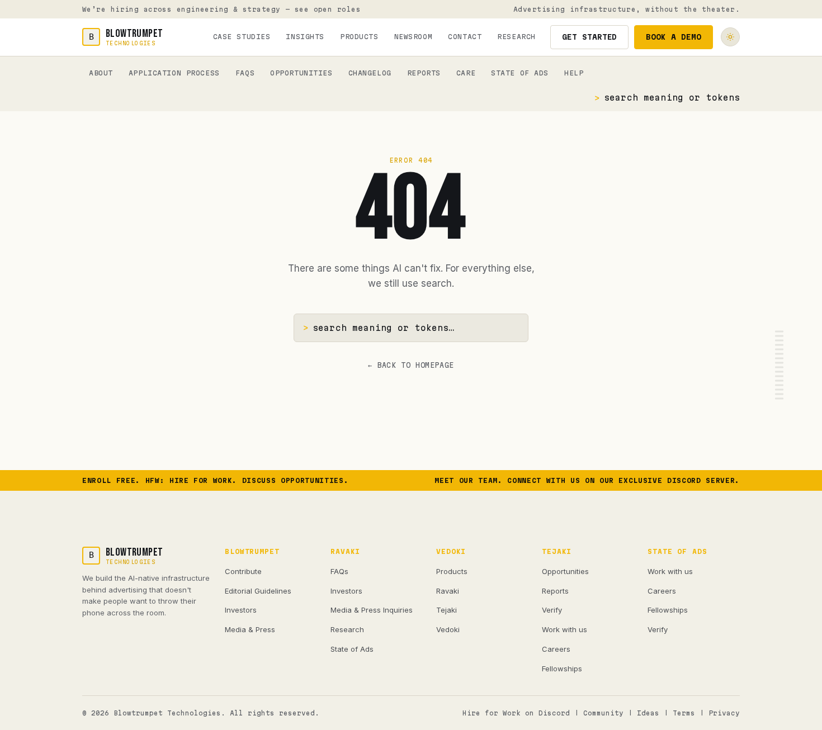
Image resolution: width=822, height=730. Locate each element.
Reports (424, 73)
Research (516, 36)
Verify (552, 609)
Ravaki (447, 590)
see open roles (328, 9)
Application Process (174, 73)
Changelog (369, 73)
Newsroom (413, 36)
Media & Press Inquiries (371, 609)
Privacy (724, 713)
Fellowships (562, 668)
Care (465, 73)
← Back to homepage (411, 365)
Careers (556, 648)
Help (573, 73)
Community (603, 713)
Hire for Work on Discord (516, 713)
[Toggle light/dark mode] (730, 36)
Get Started (589, 37)
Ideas (648, 713)
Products (359, 36)
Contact (464, 36)
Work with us (564, 629)
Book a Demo (673, 37)
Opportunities (301, 73)
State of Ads (520, 73)
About (101, 73)
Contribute (243, 571)
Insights (305, 36)
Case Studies (242, 36)
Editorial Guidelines (258, 590)
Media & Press (250, 629)
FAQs (244, 73)
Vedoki (448, 629)
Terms (684, 713)
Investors (241, 609)
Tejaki (446, 609)
